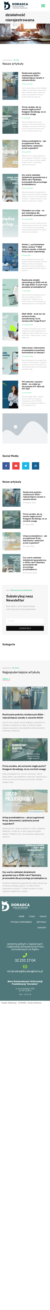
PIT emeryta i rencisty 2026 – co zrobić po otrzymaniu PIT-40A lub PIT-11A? (33, 385)
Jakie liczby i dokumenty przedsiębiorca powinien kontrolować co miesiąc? (33, 350)
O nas (32, 916)
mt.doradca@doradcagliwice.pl (25, 971)
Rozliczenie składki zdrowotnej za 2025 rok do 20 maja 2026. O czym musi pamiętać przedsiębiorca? (34, 283)
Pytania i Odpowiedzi (21, 922)
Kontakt (42, 927)
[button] (43, 5)
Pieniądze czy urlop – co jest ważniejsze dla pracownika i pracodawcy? (34, 212)
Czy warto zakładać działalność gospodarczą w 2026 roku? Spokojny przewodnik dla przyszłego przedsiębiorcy (34, 180)
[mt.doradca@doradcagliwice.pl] (25, 967)
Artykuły (41, 922)
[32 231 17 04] (25, 955)
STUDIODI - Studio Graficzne (29, 1003)
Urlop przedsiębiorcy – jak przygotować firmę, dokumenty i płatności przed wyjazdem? (34, 144)
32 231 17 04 (25, 960)
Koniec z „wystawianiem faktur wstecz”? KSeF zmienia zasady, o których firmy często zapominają (34, 248)
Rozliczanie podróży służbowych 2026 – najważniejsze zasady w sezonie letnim (33, 76)
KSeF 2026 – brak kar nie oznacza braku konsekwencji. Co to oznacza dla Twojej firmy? (34, 317)
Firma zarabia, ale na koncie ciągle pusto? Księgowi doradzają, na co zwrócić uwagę (34, 110)
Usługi (43, 916)
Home (21, 916)
